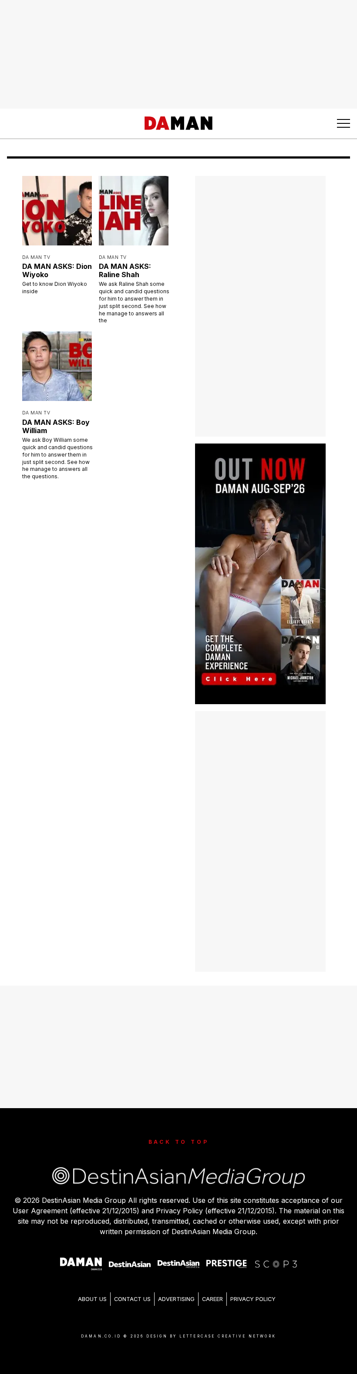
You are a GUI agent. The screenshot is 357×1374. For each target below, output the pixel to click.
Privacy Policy (253, 1290)
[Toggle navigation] (343, 123)
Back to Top (178, 1132)
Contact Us (132, 1290)
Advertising (176, 1290)
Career (212, 1290)
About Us (92, 1290)
